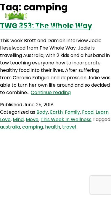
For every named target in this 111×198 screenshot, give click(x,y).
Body (42, 112)
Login (78, 26)
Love (5, 119)
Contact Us (55, 26)
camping (32, 126)
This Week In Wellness (66, 119)
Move (32, 119)
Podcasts (27, 26)
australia (10, 126)
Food (88, 112)
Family (72, 112)
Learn (102, 112)
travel (69, 126)
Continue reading (51, 92)
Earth (56, 112)
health (52, 126)
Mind (18, 119)
